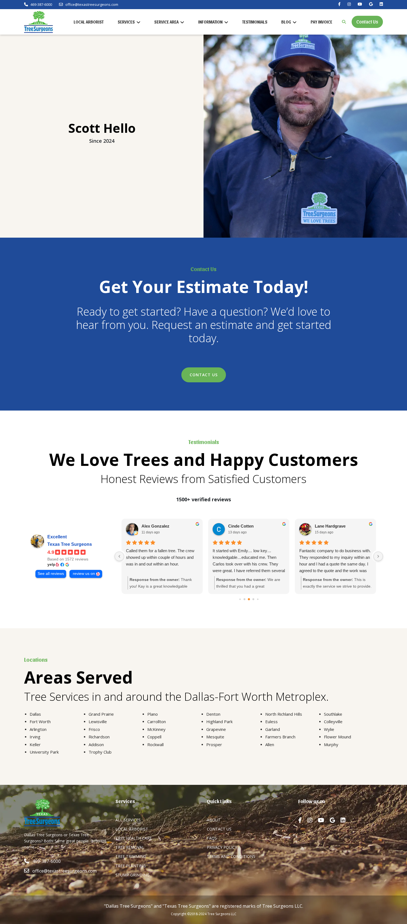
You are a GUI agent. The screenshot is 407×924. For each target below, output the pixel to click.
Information (210, 21)
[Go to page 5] (257, 599)
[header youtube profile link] (360, 4)
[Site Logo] (38, 21)
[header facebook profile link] (339, 4)
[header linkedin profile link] (381, 4)
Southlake (333, 714)
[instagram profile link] (312, 820)
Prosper (214, 744)
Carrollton (156, 721)
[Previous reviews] (119, 556)
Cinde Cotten (241, 526)
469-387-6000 (41, 4)
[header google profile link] (371, 4)
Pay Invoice (321, 21)
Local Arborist (89, 21)
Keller (35, 744)
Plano (152, 714)
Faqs (212, 838)
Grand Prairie (101, 714)
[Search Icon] (344, 21)
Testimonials (254, 21)
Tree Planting (130, 865)
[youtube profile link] (324, 820)
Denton (213, 714)
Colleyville (333, 721)
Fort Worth (40, 721)
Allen (269, 744)
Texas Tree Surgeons (69, 544)
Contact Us (367, 21)
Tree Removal (129, 847)
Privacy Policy (222, 847)
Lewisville (98, 721)
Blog (286, 21)
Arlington (38, 729)
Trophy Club (100, 752)
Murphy (331, 744)
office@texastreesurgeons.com (91, 4)
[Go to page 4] (253, 599)
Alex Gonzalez (155, 526)
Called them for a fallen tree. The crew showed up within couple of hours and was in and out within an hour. (160, 557)
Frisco (94, 729)
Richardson (99, 736)
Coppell (154, 736)
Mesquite (215, 736)
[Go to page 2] (244, 599)
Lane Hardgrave (330, 526)
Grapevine (216, 729)
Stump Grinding (132, 875)
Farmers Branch (280, 736)
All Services (128, 819)
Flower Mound (337, 736)
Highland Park (219, 721)
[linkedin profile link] (346, 820)
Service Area (166, 21)
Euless (271, 721)
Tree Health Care (133, 838)
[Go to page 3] (249, 599)
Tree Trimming (130, 856)
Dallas (35, 714)
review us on (84, 574)
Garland (272, 729)
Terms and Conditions (231, 856)
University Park (44, 752)
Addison (96, 744)
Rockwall (155, 744)
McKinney (156, 729)
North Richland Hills (283, 714)
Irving (35, 736)
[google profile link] (335, 820)
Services (127, 21)
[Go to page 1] (240, 599)
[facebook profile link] (302, 820)
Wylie (329, 729)
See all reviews (51, 574)
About (213, 819)
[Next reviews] (378, 556)
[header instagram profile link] (349, 4)
